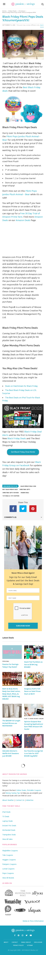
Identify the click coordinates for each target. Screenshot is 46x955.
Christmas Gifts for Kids (10, 492)
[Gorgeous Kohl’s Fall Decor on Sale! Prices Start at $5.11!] (34, 679)
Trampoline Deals (9, 834)
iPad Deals (6, 812)
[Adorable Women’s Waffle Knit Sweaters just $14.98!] (12, 741)
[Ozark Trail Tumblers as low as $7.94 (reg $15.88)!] (34, 652)
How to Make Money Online (34, 718)
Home (4, 11)
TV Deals (5, 816)
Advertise (29, 800)
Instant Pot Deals (9, 825)
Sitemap (30, 945)
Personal (5, 661)
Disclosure (38, 942)
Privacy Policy (18, 945)
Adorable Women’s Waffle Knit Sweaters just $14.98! (10, 753)
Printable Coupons (34, 790)
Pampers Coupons (9, 864)
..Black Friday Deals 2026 (28, 486)
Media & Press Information (33, 921)
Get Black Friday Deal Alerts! (23, 452)
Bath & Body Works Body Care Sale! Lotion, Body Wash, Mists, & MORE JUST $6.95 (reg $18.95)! (11, 694)
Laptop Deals (7, 821)
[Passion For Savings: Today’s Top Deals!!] (12, 652)
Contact (15, 942)
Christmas (22, 11)
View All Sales (7, 839)
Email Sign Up (26, 942)
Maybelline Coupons (10, 850)
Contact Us (20, 800)
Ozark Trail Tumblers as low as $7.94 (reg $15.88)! (33, 664)
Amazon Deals (23, 220)
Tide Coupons (7, 855)
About (6, 942)
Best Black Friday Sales (10, 489)
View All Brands (8, 878)
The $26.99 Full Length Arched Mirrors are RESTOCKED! (11, 723)
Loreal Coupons (8, 869)
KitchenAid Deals (8, 830)
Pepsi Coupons (8, 873)
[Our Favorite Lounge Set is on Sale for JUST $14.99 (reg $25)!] (34, 741)
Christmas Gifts (24, 489)
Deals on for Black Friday (21, 386)
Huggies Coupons (9, 859)
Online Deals (12, 11)
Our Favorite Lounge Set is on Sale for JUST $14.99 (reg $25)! (33, 753)
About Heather (8, 800)
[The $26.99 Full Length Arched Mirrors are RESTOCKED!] (12, 711)
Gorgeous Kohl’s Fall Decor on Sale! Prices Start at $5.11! (32, 691)
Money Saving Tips (13, 793)
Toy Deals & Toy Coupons (10, 496)
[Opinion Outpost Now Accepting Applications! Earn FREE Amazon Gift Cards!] (34, 710)
